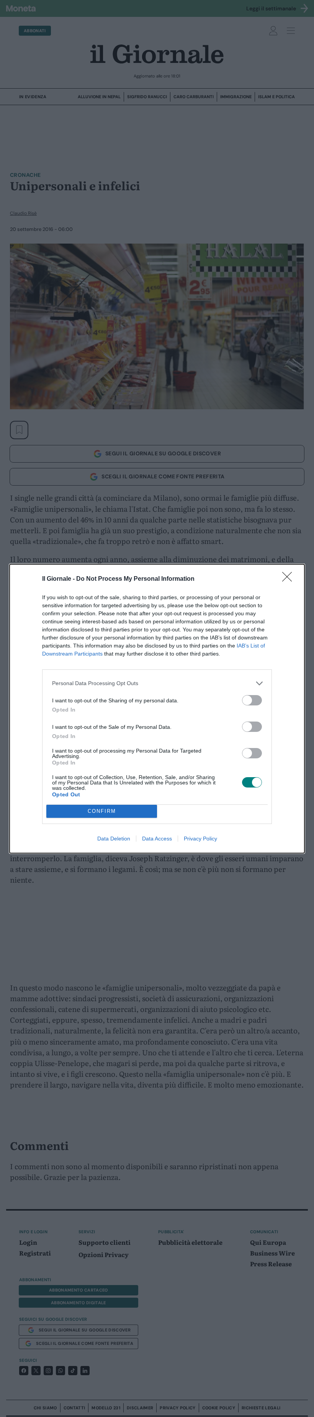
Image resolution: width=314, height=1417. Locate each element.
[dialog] (157, 708)
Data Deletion (113, 838)
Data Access (157, 838)
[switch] (252, 700)
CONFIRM (102, 811)
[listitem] (157, 683)
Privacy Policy (200, 838)
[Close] (289, 579)
